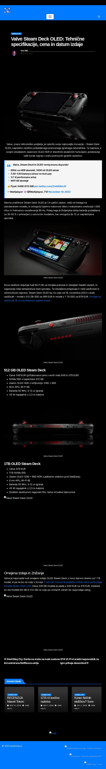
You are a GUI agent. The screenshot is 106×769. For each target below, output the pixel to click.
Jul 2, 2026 (82, 705)
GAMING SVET (16, 33)
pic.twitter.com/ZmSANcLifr (50, 186)
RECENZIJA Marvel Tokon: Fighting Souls (15, 701)
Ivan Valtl (24, 50)
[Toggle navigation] (50, 16)
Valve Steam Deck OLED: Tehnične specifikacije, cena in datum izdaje (47, 41)
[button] (99, 16)
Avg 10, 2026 (15, 705)
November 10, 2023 (59, 191)
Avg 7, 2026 (48, 705)
